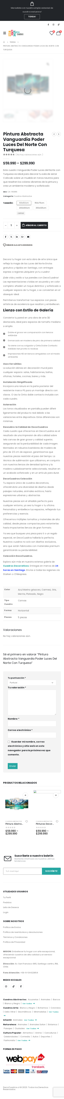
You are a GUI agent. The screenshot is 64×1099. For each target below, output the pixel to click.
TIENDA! (32, 16)
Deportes (46, 1036)
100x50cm (24, 202)
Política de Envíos (12, 927)
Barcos (56, 999)
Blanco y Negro (13, 1003)
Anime (38, 1032)
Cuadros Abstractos (23, 196)
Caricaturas (50, 1032)
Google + (22, 236)
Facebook (5, 236)
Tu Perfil (7, 897)
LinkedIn (16, 236)
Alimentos (28, 1032)
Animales (46, 999)
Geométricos (25, 1011)
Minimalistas (40, 1011)
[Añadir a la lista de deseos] (26, 821)
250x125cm (41, 208)
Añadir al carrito (36, 225)
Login (5, 912)
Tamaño (8, 202)
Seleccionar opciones (25, 795)
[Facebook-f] (21, 986)
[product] (16, 804)
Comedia (25, 1036)
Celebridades (11, 1036)
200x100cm (24, 208)
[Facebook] (48, 24)
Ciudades (20, 1028)
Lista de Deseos (11, 907)
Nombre (13, 718)
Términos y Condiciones (15, 937)
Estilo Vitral (10, 1011)
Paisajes (8, 1028)
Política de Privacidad (14, 942)
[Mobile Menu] (5, 33)
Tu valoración (17, 687)
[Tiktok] (58, 24)
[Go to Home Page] (4, 42)
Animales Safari (38, 1024)
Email (28, 236)
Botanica (53, 1024)
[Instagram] (53, 24)
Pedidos (7, 902)
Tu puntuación (17, 677)
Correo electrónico (20, 730)
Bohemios (43, 1007)
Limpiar (21, 213)
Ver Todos (29, 1020)
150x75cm (39, 202)
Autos (36, 1036)
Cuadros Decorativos (16, 565)
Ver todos (27, 1003)
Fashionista (10, 1040)
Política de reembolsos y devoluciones (23, 932)
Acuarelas (33, 999)
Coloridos (56, 1007)
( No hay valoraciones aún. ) (29, 154)
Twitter (11, 236)
